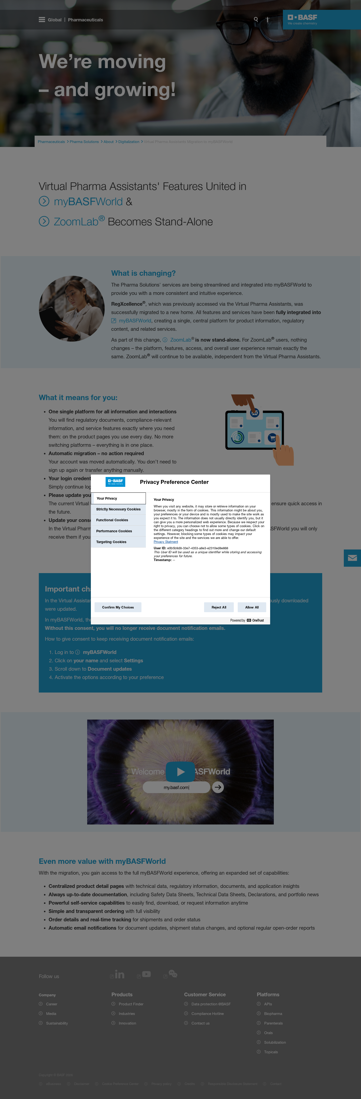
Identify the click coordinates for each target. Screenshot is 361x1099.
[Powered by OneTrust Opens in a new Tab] (249, 621)
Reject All (219, 607)
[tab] (118, 498)
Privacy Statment (166, 542)
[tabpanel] (209, 532)
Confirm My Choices (118, 607)
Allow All (252, 607)
